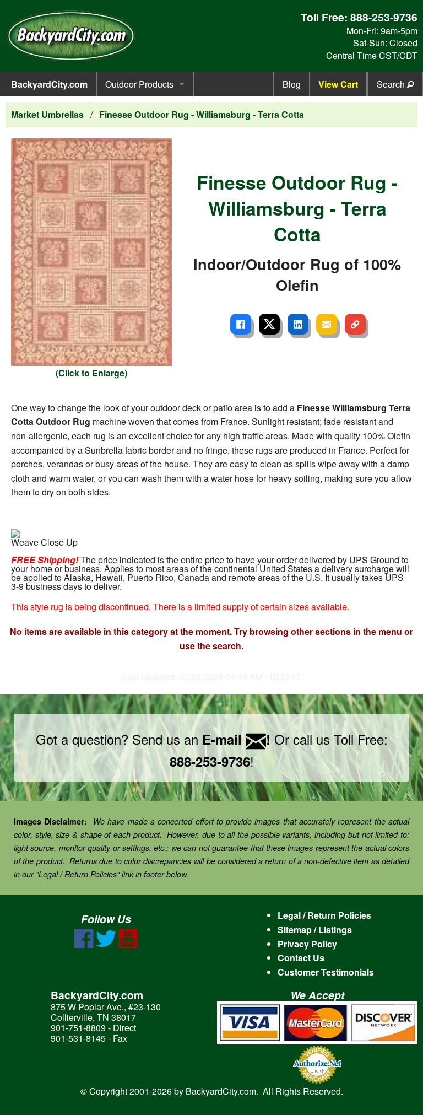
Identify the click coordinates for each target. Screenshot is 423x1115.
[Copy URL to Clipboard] (355, 324)
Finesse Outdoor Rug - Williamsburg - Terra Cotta (201, 114)
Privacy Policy (307, 944)
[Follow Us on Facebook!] (84, 945)
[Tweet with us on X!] (106, 945)
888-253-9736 (383, 17)
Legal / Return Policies (324, 915)
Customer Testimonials (326, 972)
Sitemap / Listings (315, 929)
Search (392, 84)
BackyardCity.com (49, 84)
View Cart (338, 84)
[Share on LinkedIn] (298, 324)
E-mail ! (236, 739)
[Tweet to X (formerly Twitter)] (269, 324)
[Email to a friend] (326, 324)
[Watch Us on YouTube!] (128, 945)
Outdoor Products (139, 84)
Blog (292, 84)
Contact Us (301, 957)
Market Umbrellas (47, 114)
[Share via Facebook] (240, 324)
